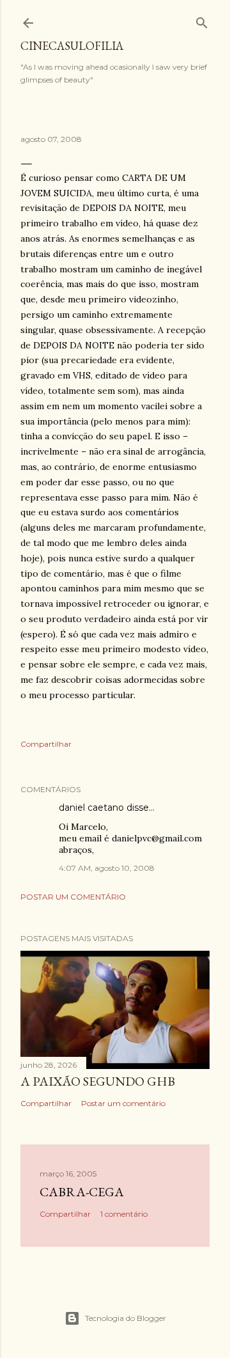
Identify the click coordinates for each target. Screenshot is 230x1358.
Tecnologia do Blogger (125, 1318)
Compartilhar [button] (46, 744)
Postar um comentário (73, 896)
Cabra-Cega (82, 1191)
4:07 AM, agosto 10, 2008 (107, 868)
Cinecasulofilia (71, 45)
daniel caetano (91, 807)
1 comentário (124, 1214)
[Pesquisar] (202, 20)
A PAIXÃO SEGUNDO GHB (97, 1081)
